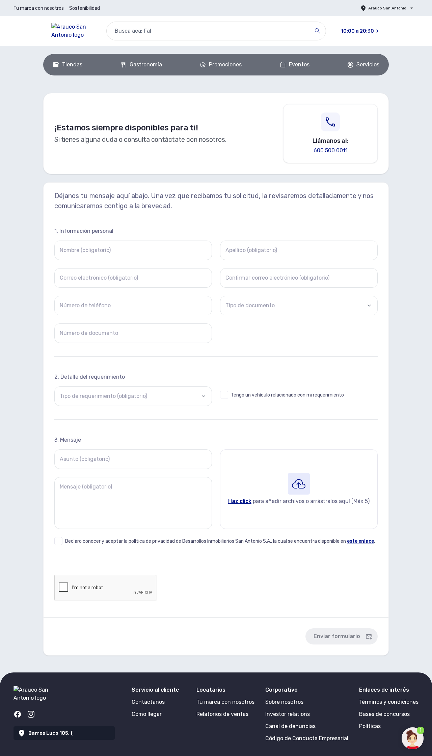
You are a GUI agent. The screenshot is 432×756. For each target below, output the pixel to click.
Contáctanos (148, 702)
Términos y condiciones (388, 702)
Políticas (370, 726)
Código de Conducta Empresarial (306, 738)
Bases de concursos (384, 714)
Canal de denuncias (290, 726)
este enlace (360, 541)
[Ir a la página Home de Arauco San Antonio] (73, 31)
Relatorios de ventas (222, 714)
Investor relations (287, 714)
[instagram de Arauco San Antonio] (31, 714)
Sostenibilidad (84, 8)
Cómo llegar (147, 714)
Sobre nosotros (284, 702)
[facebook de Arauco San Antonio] (18, 714)
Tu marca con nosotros (39, 8)
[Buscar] (317, 31)
